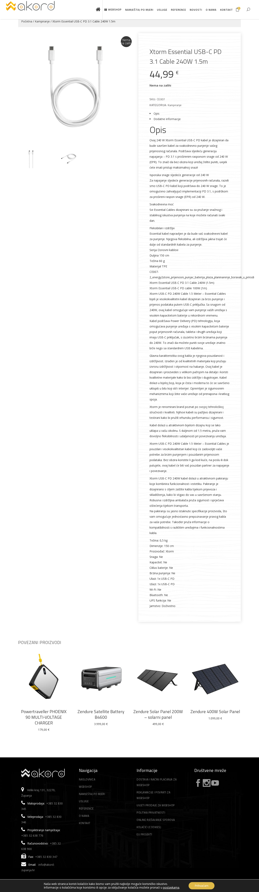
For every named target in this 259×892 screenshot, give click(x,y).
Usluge (84, 801)
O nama (84, 816)
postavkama (171, 887)
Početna (26, 21)
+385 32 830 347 (46, 857)
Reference (86, 808)
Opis (156, 113)
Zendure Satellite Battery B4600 (100, 714)
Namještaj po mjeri (92, 794)
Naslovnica (87, 779)
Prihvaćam (201, 886)
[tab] (190, 113)
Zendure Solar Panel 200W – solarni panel (158, 714)
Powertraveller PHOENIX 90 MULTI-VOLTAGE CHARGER (44, 717)
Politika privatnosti (151, 813)
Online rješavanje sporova (156, 820)
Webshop (85, 787)
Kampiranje (42, 21)
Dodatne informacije (167, 119)
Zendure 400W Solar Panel (215, 711)
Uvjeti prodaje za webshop (156, 805)
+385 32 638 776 (32, 835)
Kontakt (84, 823)
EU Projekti (144, 834)
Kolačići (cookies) (149, 827)
